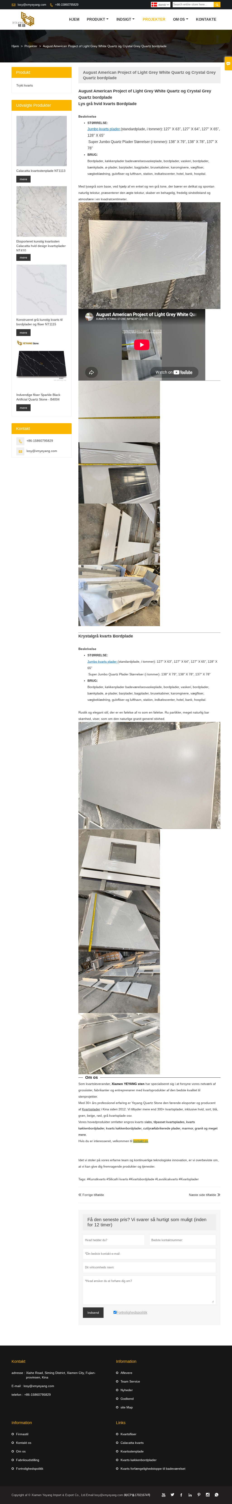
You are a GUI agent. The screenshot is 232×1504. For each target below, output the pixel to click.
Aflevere (126, 1373)
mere (23, 179)
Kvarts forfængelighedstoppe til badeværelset (153, 1468)
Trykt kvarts (24, 85)
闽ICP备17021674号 (137, 1495)
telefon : (17, 1394)
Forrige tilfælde (91, 1195)
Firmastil (22, 1434)
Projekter (154, 19)
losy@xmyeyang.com (32, 4)
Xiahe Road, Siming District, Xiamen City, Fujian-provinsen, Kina (61, 1375)
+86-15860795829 (66, 4)
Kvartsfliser (128, 1434)
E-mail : (17, 1386)
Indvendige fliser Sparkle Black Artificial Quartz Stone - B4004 (38, 397)
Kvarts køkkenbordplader (139, 1460)
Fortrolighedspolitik (29, 1468)
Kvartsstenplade (132, 1451)
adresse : (18, 1373)
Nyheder (127, 1390)
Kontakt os (23, 1443)
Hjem (74, 19)
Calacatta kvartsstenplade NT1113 (40, 171)
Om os (179, 19)
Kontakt (18, 1361)
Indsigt (123, 19)
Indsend (93, 1312)
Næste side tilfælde (202, 1195)
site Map (127, 1407)
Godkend (127, 1398)
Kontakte (206, 19)
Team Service (130, 1381)
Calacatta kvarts (132, 1443)
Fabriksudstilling (27, 1460)
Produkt (96, 19)
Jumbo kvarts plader (102, 661)
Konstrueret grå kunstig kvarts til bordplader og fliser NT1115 (39, 322)
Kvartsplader (91, 1109)
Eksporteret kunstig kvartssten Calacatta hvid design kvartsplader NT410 (41, 246)
